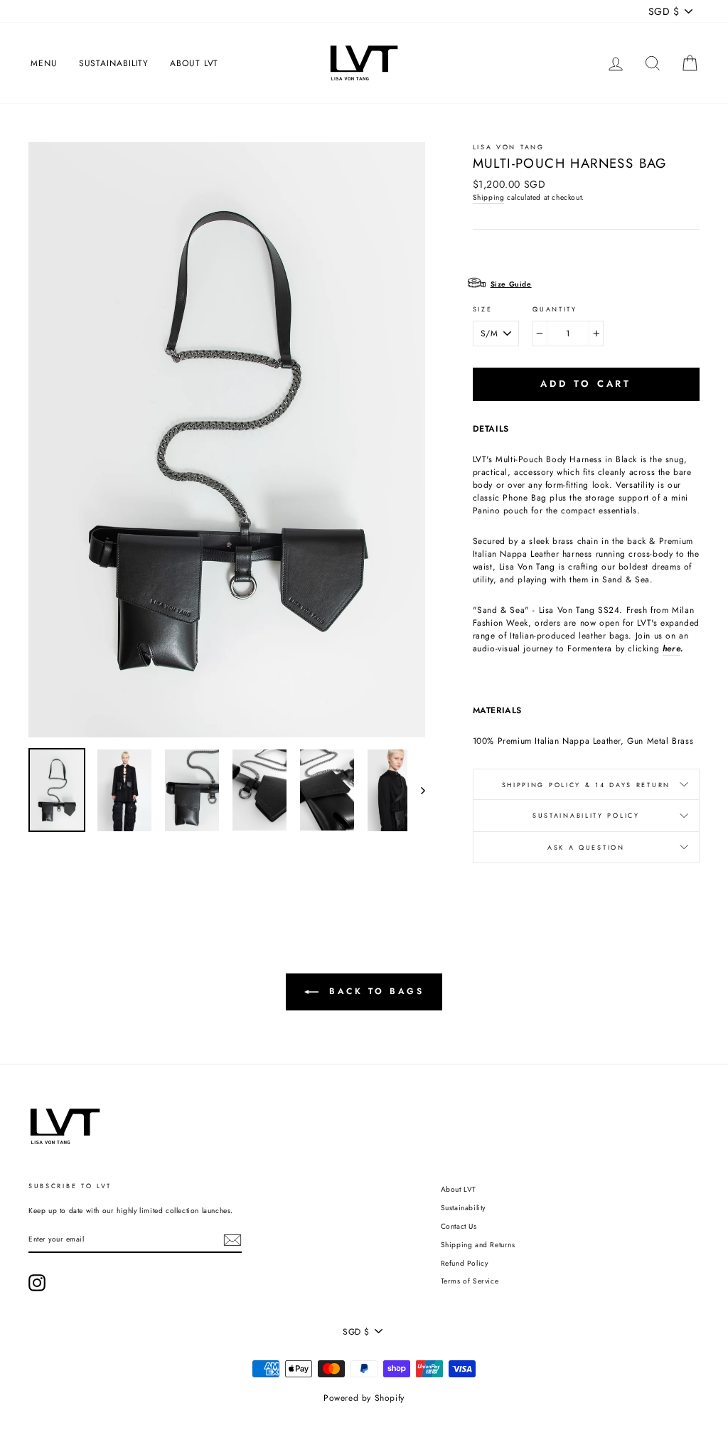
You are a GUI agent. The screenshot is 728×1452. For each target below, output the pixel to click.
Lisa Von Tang (509, 146)
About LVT (194, 63)
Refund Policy (464, 1263)
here (671, 648)
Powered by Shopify (364, 1398)
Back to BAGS (374, 991)
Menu (44, 63)
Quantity (554, 309)
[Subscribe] (232, 1240)
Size (483, 309)
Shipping (489, 197)
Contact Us (459, 1226)
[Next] (416, 790)
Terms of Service (470, 1281)
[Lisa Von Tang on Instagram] (37, 1282)
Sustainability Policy (586, 815)
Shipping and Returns (478, 1244)
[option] (226, 439)
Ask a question (586, 847)
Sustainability (114, 63)
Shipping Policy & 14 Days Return (586, 784)
